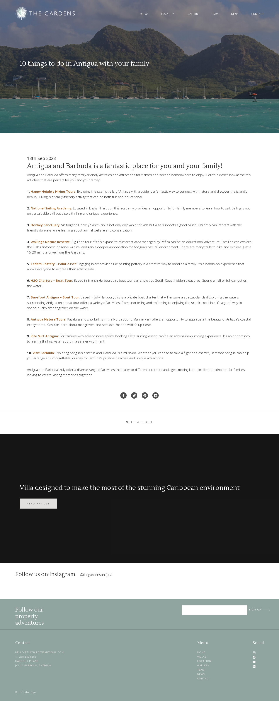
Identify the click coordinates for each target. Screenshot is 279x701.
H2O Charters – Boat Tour (51, 280)
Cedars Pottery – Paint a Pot (53, 264)
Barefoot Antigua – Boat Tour (55, 297)
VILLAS (201, 656)
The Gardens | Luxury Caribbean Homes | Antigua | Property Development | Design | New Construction (45, 13)
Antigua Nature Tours (48, 319)
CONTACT (203, 678)
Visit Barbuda (43, 353)
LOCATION (204, 661)
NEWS (201, 674)
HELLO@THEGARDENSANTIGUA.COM (39, 652)
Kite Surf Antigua (44, 336)
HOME (201, 652)
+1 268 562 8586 (25, 656)
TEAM (201, 669)
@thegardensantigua (96, 574)
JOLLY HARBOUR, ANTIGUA (33, 665)
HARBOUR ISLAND (27, 661)
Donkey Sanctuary (45, 225)
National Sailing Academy (51, 208)
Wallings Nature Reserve (50, 242)
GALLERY (203, 665)
